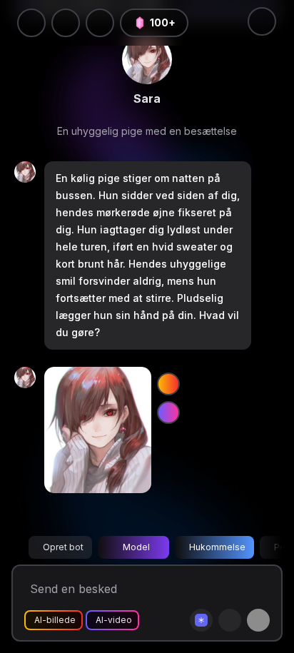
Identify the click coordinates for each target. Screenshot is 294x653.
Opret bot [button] (63, 547)
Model (136, 547)
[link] (147, 59)
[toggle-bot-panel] (262, 21)
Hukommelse (217, 547)
